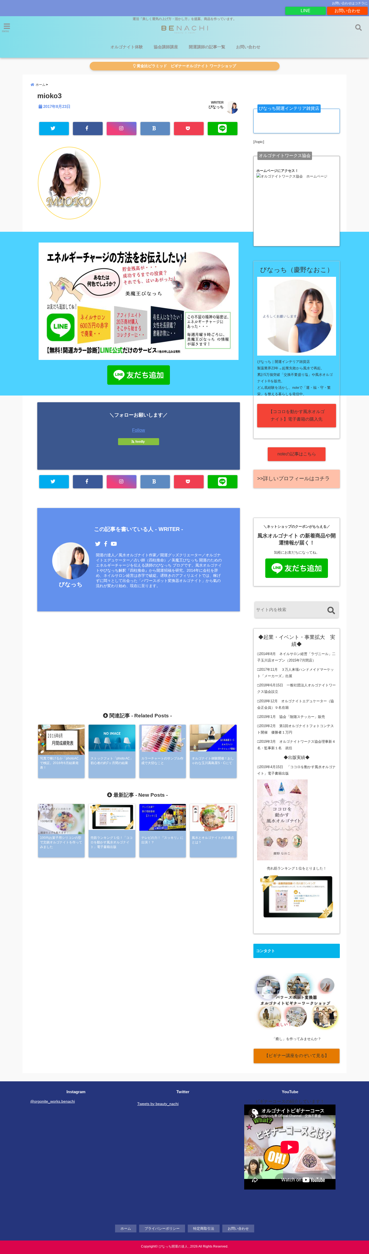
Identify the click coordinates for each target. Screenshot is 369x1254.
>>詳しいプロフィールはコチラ (293, 478)
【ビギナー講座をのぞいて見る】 (296, 1055)
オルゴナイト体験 (126, 47)
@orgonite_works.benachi (52, 1101)
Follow (138, 430)
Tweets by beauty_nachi (158, 1104)
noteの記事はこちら (296, 454)
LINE (305, 10)
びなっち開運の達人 (173, 1246)
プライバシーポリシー (162, 1228)
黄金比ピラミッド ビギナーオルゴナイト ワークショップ (186, 66)
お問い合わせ (347, 10)
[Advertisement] (138, 650)
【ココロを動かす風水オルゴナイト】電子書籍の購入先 (297, 415)
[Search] (331, 610)
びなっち (216, 107)
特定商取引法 (203, 1228)
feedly (140, 442)
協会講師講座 (166, 47)
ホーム (125, 1228)
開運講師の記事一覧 (207, 47)
